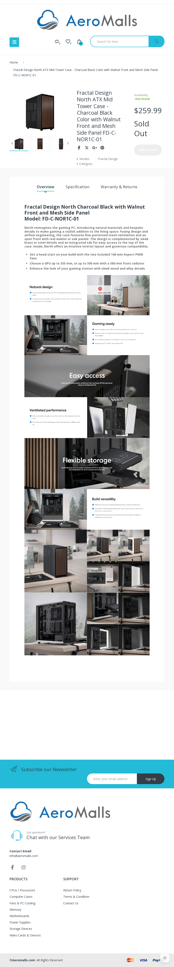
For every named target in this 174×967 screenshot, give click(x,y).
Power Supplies (20, 922)
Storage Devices (21, 929)
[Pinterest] (102, 148)
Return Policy (72, 890)
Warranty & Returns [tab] (119, 186)
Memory (15, 910)
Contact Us (71, 903)
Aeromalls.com (23, 960)
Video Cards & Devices (25, 935)
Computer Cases (21, 897)
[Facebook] (79, 148)
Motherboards (19, 916)
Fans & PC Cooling (22, 903)
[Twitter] (86, 148)
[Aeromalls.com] (87, 19)
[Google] (94, 148)
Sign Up (151, 779)
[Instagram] (24, 867)
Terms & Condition (76, 897)
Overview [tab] (45, 186)
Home (14, 62)
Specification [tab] (77, 186)
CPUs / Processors (22, 890)
